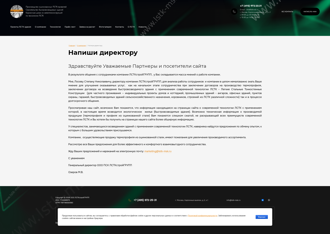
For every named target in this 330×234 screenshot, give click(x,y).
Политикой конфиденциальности (202, 215)
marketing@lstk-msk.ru (158, 151)
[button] (310, 11)
